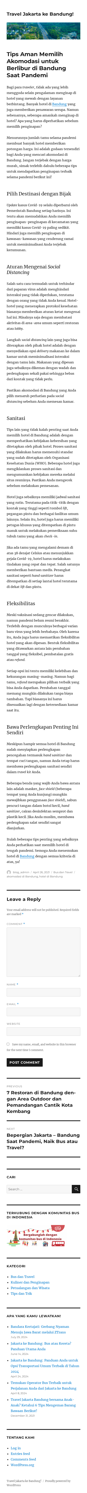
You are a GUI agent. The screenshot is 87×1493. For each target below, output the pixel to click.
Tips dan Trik (21, 1294)
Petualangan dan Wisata (30, 1288)
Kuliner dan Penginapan (30, 1282)
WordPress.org (22, 1465)
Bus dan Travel (63, 872)
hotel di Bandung (51, 876)
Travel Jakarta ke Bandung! (40, 14)
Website (13, 1023)
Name (12, 984)
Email (13, 1004)
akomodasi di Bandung (22, 876)
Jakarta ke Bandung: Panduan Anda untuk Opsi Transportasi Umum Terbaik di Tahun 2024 (45, 1366)
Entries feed (20, 1454)
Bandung (59, 104)
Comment (16, 924)
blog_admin (21, 872)
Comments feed (23, 1459)
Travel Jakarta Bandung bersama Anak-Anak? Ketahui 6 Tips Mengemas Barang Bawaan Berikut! (43, 1405)
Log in (16, 1448)
